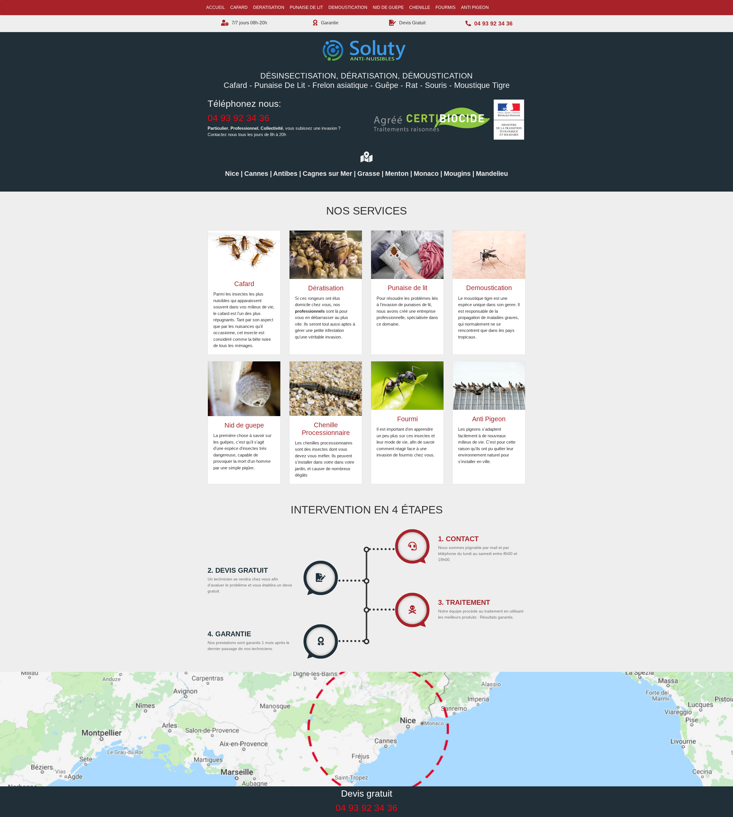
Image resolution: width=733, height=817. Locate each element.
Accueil (215, 7)
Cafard (239, 7)
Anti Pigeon (475, 7)
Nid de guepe (388, 7)
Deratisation (268, 7)
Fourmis (446, 7)
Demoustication (347, 7)
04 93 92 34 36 (238, 118)
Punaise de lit (306, 7)
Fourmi (407, 419)
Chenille (419, 7)
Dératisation (326, 288)
